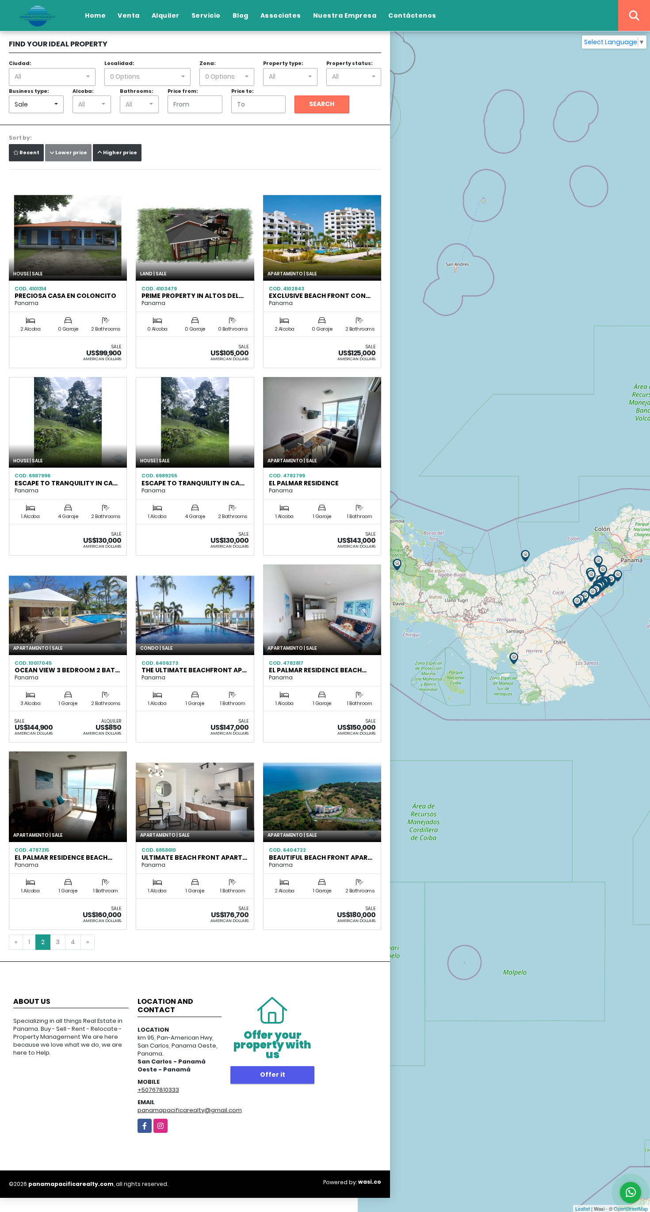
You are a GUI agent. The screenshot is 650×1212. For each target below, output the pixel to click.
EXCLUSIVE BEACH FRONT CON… (320, 295)
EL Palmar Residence (304, 483)
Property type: (283, 63)
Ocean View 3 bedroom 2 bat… (67, 670)
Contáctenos (412, 15)
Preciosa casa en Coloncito (65, 295)
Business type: (29, 91)
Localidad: (119, 63)
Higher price (119, 152)
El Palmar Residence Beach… (318, 670)
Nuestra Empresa (345, 15)
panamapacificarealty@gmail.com (190, 1110)
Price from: (183, 91)
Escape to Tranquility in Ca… (66, 483)
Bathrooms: (136, 91)
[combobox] (52, 77)
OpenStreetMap (631, 1208)
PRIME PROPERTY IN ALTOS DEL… (192, 295)
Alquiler (166, 15)
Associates (280, 15)
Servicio (206, 15)
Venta (129, 15)
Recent (29, 152)
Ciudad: (20, 63)
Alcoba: (83, 91)
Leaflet (582, 1208)
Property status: (349, 63)
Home (95, 15)
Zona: (207, 63)
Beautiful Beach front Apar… (320, 857)
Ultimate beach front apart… (194, 857)
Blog (241, 15)
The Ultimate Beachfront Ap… (194, 670)
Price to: (242, 91)
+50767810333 (158, 1090)
